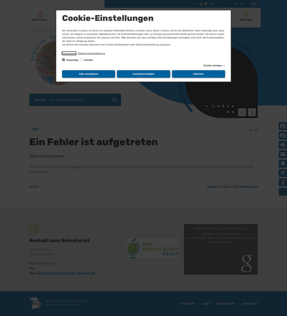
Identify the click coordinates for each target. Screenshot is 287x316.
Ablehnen (198, 74)
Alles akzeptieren (88, 74)
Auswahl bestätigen (143, 74)
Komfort (88, 60)
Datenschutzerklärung (91, 53)
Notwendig (72, 60)
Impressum (69, 53)
